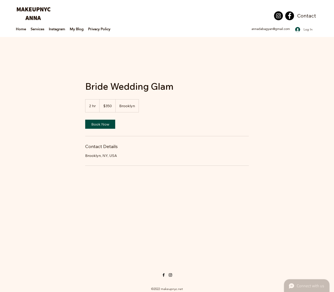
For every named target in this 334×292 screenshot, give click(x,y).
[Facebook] (289, 15)
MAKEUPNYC (34, 9)
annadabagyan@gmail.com (271, 29)
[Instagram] (278, 15)
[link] (100, 124)
